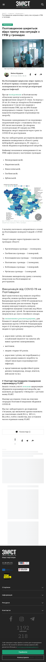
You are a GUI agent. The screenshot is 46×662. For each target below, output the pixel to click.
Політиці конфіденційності (27, 647)
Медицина (19, 13)
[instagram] (21, 619)
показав (27, 386)
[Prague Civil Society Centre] (7, 576)
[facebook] (10, 619)
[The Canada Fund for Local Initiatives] (23, 570)
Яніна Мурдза (17, 73)
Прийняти (23, 652)
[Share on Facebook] (30, 74)
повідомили (15, 95)
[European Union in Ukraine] (7, 570)
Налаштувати (23, 657)
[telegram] (32, 619)
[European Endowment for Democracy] (7, 563)
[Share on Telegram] (35, 74)
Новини (11, 13)
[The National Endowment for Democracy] (23, 563)
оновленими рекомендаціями (20, 319)
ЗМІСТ (4, 13)
